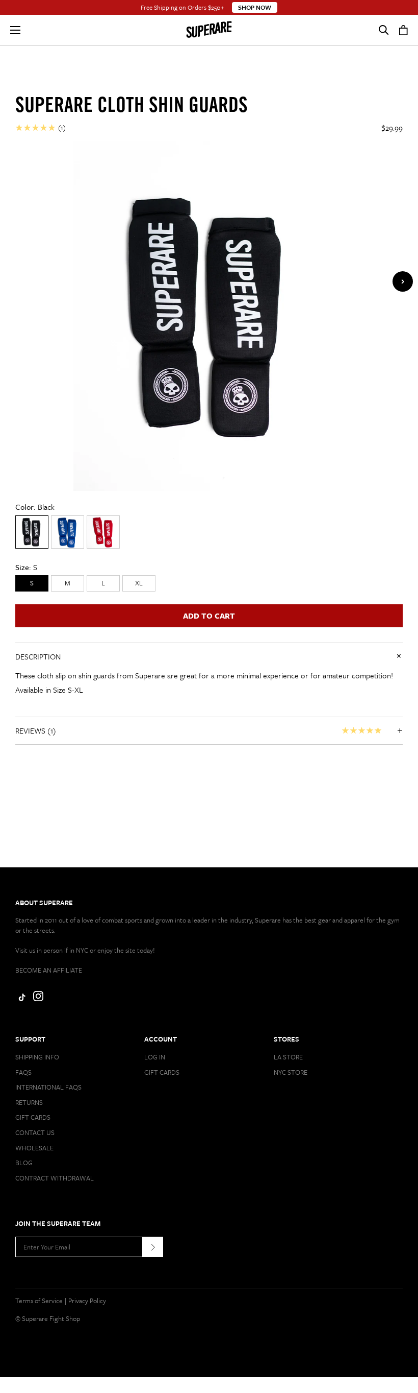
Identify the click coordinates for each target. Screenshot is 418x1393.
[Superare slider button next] (403, 281)
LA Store (288, 1057)
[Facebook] (20, 999)
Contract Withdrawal (54, 1178)
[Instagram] (38, 999)
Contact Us (35, 1132)
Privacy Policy (87, 1300)
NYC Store (290, 1072)
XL (139, 583)
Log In (154, 1057)
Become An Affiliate (48, 970)
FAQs (23, 1072)
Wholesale (34, 1148)
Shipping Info (37, 1057)
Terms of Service (39, 1300)
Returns (29, 1102)
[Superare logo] (209, 30)
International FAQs (48, 1087)
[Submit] (153, 1247)
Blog (24, 1163)
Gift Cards (32, 1117)
